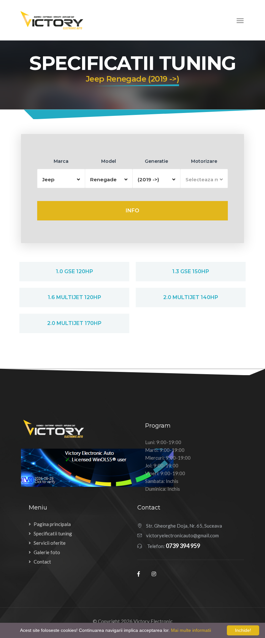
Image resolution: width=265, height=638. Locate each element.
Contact (42, 562)
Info (132, 210)
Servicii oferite (50, 543)
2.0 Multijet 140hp (190, 297)
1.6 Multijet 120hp (74, 297)
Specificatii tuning (53, 533)
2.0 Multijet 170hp (74, 323)
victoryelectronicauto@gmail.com (182, 535)
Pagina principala (52, 524)
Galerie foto (47, 552)
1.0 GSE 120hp (74, 271)
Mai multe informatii (191, 630)
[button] (61, 178)
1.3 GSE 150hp (190, 271)
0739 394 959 (183, 545)
